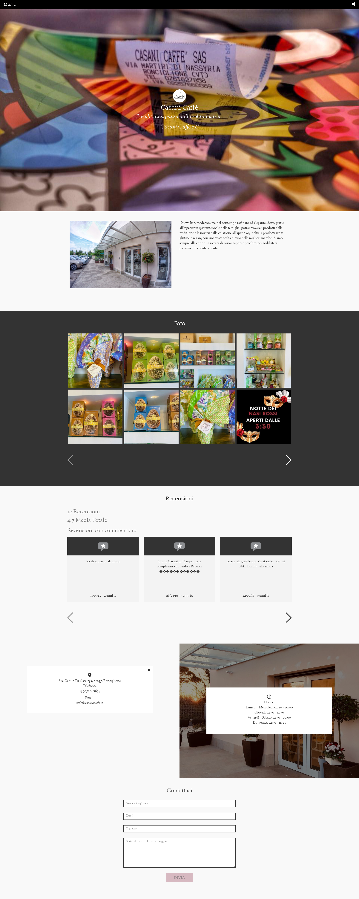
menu (10, 4)
